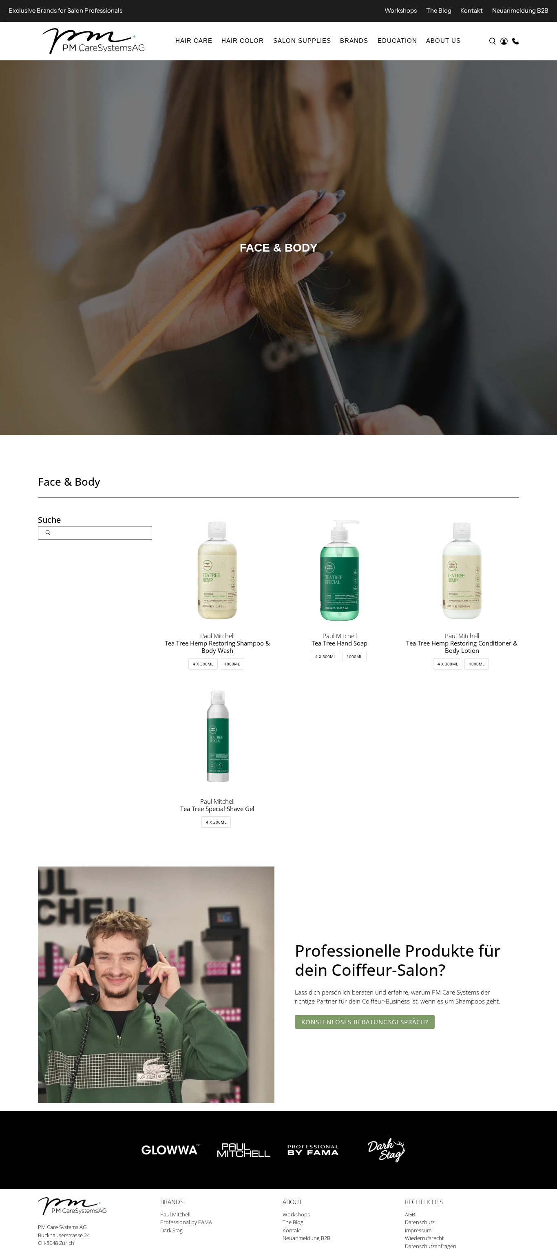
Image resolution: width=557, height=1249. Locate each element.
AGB (410, 1214)
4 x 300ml (203, 664)
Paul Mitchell (175, 1214)
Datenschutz (420, 1222)
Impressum (418, 1230)
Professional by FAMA (186, 1222)
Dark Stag (171, 1230)
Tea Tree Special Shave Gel (217, 809)
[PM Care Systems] (93, 41)
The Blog (438, 10)
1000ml (232, 664)
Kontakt (471, 10)
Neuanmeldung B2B (520, 10)
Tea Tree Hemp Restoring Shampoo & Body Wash (217, 646)
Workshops (401, 10)
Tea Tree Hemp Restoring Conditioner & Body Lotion (461, 646)
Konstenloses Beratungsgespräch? (364, 1022)
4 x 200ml (216, 822)
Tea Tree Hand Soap (339, 643)
